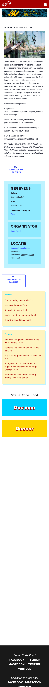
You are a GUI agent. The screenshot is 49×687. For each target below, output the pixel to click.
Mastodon (16, 664)
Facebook (16, 659)
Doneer (25, 428)
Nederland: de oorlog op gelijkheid (21, 315)
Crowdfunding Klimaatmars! (18, 320)
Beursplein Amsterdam (20, 248)
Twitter (34, 664)
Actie (13, 214)
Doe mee (24, 407)
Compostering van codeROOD (19, 300)
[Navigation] (45, 5)
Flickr (35, 659)
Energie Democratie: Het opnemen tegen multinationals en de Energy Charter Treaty (21, 366)
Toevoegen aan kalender (16, 171)
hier (5, 149)
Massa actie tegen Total (16, 305)
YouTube (24, 668)
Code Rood (16, 231)
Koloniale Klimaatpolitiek (16, 310)
